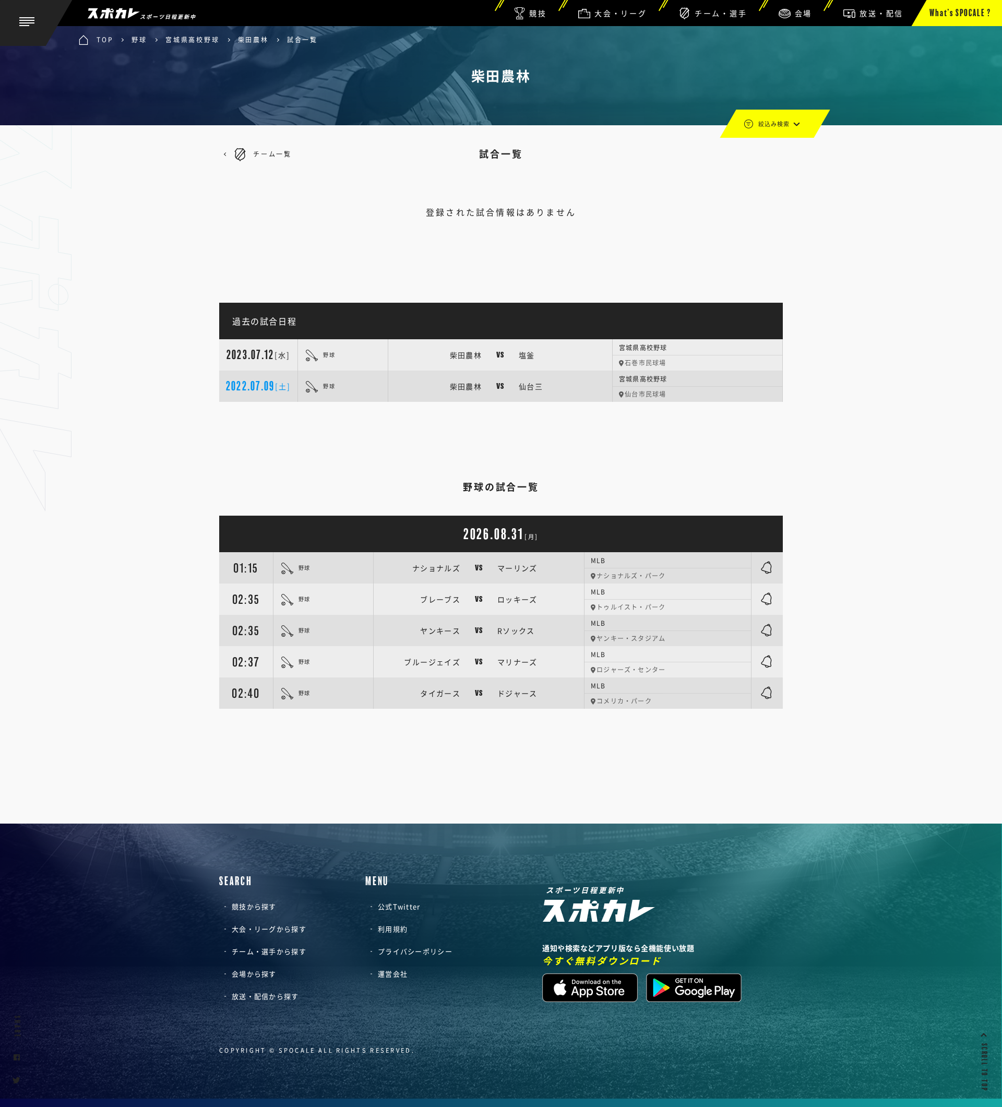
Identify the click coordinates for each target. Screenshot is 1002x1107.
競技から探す (254, 906)
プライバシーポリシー (415, 951)
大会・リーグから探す (269, 929)
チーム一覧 (272, 154)
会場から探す (254, 974)
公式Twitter (399, 906)
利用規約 (393, 929)
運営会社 (393, 974)
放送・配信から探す (265, 996)
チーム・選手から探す (269, 951)
